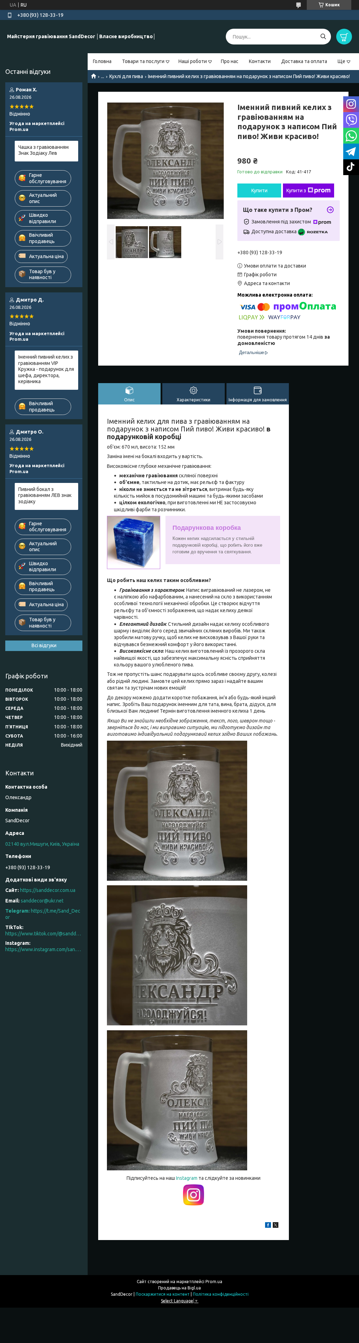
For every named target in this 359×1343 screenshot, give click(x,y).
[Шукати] (323, 36)
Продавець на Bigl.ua (179, 1288)
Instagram (187, 1178)
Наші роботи (192, 61)
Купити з (296, 190)
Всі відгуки (44, 645)
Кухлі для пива (126, 76)
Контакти (260, 61)
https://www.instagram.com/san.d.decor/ (43, 949)
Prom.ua (213, 1281)
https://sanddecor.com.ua (47, 890)
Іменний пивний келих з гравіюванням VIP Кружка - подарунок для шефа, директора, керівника (46, 369)
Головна (102, 61)
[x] (275, 1226)
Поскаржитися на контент (163, 1294)
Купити (259, 190)
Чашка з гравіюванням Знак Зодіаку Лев (43, 150)
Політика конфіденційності (221, 1294)
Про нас (229, 61)
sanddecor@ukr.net (42, 901)
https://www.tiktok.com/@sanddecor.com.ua (43, 933)
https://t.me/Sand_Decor (42, 914)
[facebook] (268, 1226)
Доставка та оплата (304, 61)
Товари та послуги (143, 61)
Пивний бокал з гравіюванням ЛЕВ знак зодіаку (45, 495)
